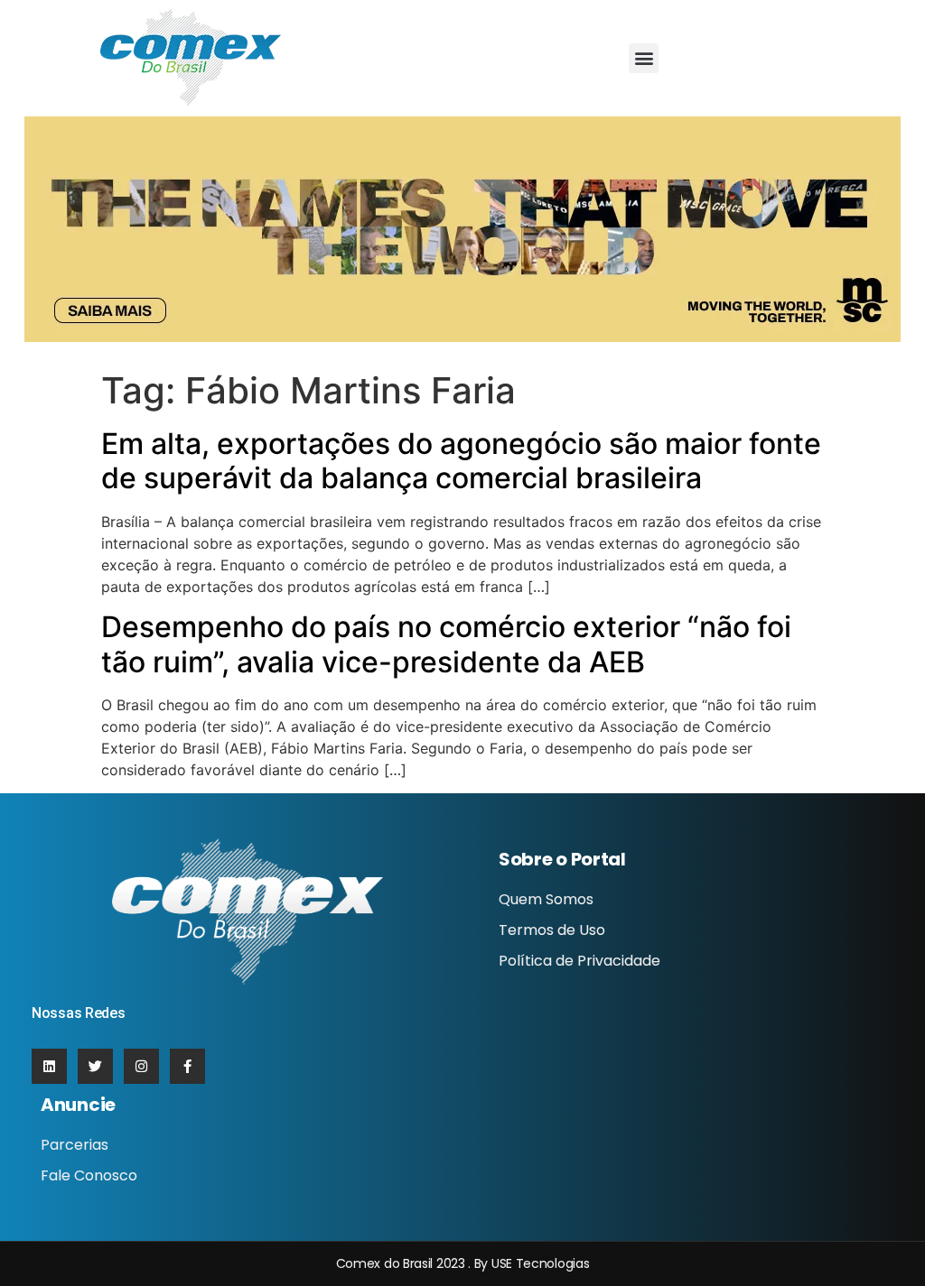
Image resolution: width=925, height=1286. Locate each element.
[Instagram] (141, 1066)
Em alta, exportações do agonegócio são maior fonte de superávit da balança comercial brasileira (461, 460)
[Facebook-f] (187, 1066)
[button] (644, 58)
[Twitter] (95, 1066)
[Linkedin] (49, 1066)
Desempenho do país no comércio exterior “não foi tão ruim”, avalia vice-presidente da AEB (446, 644)
